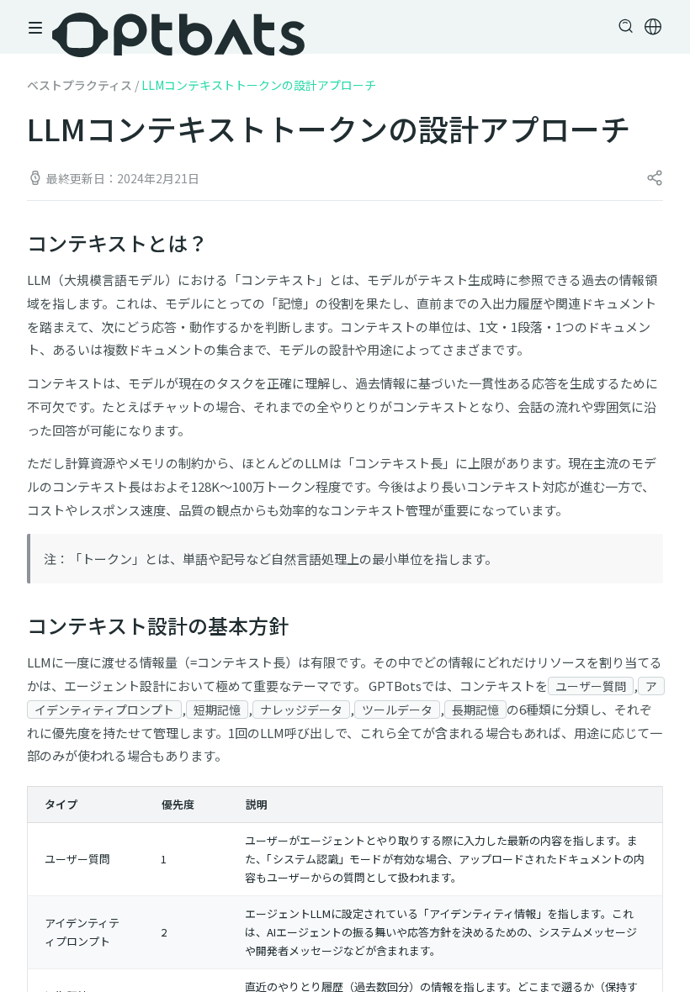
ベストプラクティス (79, 85)
